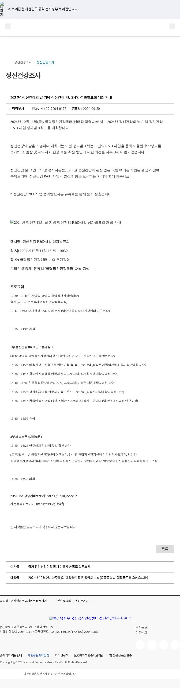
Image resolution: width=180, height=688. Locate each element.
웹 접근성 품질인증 (120, 655)
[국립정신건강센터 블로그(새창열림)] (175, 644)
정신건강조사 (23, 62)
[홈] (8, 62)
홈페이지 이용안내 (11, 655)
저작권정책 (61, 655)
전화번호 (141, 633)
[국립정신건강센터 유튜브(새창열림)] (140, 644)
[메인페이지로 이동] (90, 27)
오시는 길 (142, 627)
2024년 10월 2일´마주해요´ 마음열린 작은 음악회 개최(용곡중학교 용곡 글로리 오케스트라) (88, 578)
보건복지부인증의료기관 (88, 655)
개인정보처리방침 (38, 655)
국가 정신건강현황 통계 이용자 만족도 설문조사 (59, 567)
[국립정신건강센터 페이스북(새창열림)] (152, 644)
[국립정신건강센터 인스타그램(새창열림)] (163, 644)
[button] (26, 601)
